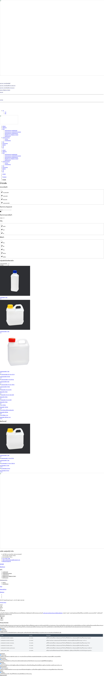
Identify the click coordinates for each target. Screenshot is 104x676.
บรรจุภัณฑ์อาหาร (5, 575)
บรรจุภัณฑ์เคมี (5, 572)
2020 (0, 398)
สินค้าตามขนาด (8, 136)
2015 (0, 393)
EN (5, 113)
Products (4, 177)
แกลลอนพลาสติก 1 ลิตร (4, 331)
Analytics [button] (2, 662)
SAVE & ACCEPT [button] (3, 675)
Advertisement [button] (3, 666)
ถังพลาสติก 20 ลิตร (3, 392)
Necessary (3, 630)
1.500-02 (1, 466)
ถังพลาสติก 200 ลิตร (4, 412)
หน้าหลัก (2, 564)
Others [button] (1, 671)
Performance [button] (3, 658)
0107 (0, 461)
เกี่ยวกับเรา (4, 127)
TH (3, 110)
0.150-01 (1, 471)
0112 (0, 298)
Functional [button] (2, 653)
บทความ (6, 139)
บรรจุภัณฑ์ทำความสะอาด (7, 573)
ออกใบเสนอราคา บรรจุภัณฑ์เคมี (11, 130)
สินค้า (3, 129)
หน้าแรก (4, 126)
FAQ (3, 142)
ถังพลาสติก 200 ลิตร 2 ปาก (5, 417)
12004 (1, 408)
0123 (0, 332)
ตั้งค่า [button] (1, 616)
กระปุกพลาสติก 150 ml (4, 470)
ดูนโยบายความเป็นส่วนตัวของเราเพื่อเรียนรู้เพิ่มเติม (52, 613)
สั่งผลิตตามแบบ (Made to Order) (11, 135)
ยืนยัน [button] (3, 616)
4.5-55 (1, 377)
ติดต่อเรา (4, 145)
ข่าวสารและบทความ (6, 137)
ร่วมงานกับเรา (5, 143)
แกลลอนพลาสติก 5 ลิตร (4, 381)
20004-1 (1, 418)
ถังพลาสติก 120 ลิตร (4, 407)
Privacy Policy (3, 602)
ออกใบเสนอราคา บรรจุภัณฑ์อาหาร (11, 133)
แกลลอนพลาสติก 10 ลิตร (5, 387)
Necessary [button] (2, 628)
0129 (0, 372)
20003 (1, 413)
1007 (0, 388)
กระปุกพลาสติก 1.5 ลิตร (4, 465)
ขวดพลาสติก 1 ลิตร (3, 297)
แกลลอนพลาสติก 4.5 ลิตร (5, 376)
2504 (0, 403)
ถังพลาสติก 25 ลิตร (3, 402)
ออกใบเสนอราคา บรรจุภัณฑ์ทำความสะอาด (13, 132)
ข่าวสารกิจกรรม (8, 140)
